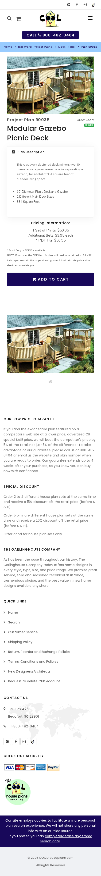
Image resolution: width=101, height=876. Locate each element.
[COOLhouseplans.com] (50, 19)
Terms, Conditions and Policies (33, 661)
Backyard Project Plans (35, 47)
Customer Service (23, 632)
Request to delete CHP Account (34, 681)
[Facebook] (77, 4)
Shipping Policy (20, 642)
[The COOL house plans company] (18, 792)
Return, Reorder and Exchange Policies (39, 651)
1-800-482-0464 (25, 726)
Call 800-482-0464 (50, 35)
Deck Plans (66, 47)
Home (8, 47)
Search (14, 622)
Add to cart (52, 279)
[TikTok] (93, 4)
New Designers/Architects (29, 671)
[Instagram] (85, 4)
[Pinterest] (69, 4)
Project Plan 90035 (28, 120)
